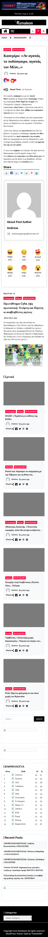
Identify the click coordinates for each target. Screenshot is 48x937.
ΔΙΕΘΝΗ (7, 50)
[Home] (5, 31)
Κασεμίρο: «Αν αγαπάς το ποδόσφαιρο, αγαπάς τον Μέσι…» (22, 61)
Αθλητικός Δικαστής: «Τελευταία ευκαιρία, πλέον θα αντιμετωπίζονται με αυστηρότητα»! (24, 528)
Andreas (12, 228)
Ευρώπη (9, 578)
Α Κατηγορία (9, 298)
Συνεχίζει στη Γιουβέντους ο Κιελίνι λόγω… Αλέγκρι (22, 584)
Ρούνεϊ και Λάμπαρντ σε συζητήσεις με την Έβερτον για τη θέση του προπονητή (23, 473)
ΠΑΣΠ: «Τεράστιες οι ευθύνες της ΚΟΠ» (21, 417)
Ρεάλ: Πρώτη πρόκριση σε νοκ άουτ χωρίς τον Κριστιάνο (22, 695)
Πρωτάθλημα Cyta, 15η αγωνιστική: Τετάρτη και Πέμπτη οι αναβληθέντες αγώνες (23, 308)
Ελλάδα (8, 633)
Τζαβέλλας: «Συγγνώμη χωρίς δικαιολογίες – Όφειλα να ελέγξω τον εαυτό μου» (22, 639)
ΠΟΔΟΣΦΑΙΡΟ (18, 50)
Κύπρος (18, 298)
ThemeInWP (36, 934)
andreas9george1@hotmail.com (25, 234)
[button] (32, 31)
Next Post (7, 293)
